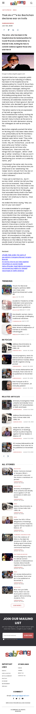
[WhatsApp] (18, 30)
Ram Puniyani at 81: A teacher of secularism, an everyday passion (22, 384)
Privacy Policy (20, 639)
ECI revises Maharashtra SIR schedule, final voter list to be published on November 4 (23, 373)
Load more (17, 605)
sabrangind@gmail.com (20, 696)
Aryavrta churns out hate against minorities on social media (15, 263)
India (14, 10)
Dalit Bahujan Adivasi (5, 362)
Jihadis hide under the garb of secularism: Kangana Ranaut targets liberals (16, 257)
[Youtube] (22, 698)
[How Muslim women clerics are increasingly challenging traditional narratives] (7, 317)
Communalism (17, 321)
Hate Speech (6, 10)
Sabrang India (17, 350)
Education (16, 310)
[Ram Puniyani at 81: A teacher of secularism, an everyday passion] (7, 385)
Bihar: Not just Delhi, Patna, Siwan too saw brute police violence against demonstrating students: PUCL (22, 594)
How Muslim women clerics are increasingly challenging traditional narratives (23, 316)
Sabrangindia (8, 23)
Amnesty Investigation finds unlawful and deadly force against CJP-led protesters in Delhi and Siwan (23, 404)
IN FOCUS (7, 339)
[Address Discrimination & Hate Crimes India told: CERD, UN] (7, 348)
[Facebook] (4, 30)
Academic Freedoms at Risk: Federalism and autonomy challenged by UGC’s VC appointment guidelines (23, 304)
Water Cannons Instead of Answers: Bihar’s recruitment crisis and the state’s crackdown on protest (23, 475)
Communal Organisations (22, 534)
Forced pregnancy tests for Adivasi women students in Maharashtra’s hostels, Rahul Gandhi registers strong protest (23, 360)
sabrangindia (17, 366)
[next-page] (8, 456)
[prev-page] (4, 456)
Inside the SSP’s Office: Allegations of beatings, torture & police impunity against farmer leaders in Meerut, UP (22, 432)
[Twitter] (9, 30)
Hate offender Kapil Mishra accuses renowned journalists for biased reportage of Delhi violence (16, 268)
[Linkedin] (13, 30)
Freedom (15, 334)
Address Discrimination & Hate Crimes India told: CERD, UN (22, 346)
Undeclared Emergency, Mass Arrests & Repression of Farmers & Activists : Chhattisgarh (23, 328)
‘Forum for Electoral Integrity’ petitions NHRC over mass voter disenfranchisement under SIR (22, 290)
